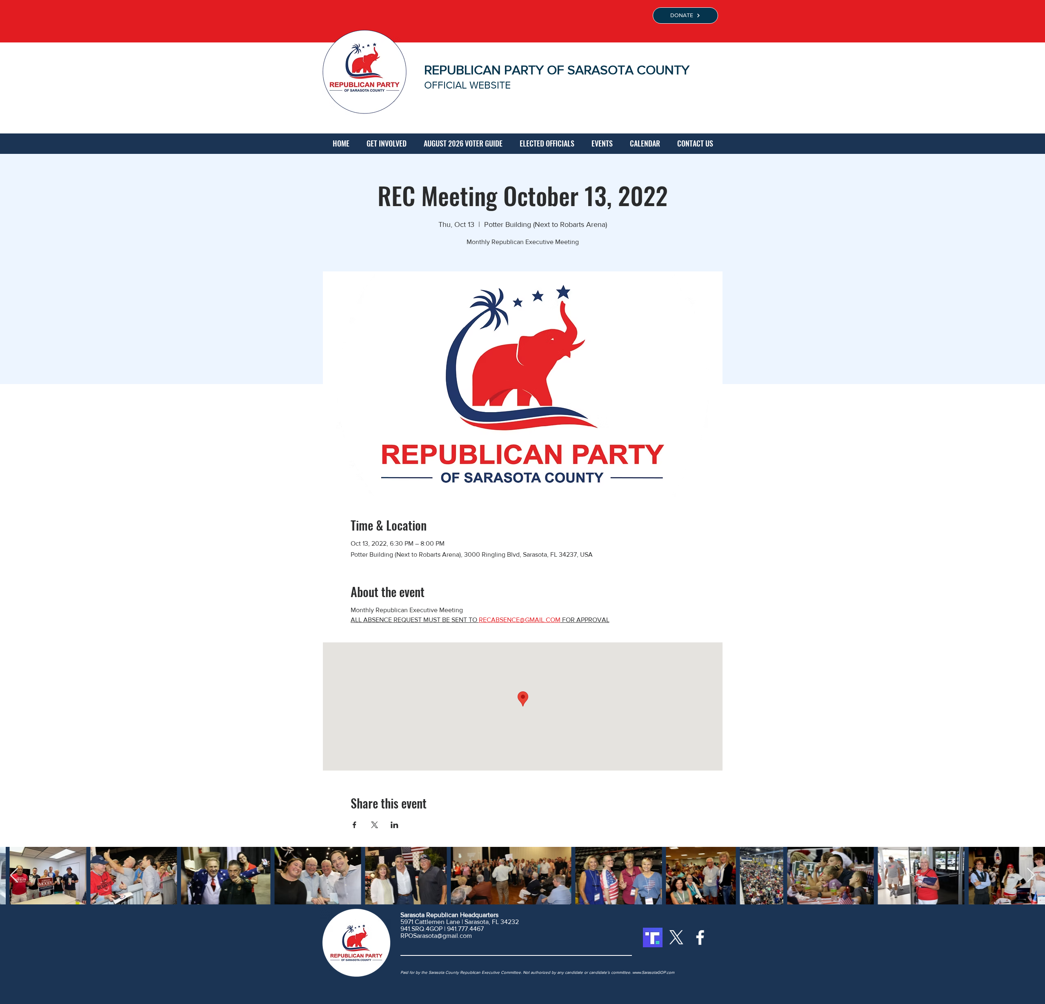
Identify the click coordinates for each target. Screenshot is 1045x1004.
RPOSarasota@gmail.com (436, 935)
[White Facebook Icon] (700, 937)
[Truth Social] (653, 937)
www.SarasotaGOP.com (653, 972)
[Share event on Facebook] (354, 825)
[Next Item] (1031, 876)
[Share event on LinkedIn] (394, 825)
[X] (676, 937)
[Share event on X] (374, 825)
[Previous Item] (14, 876)
